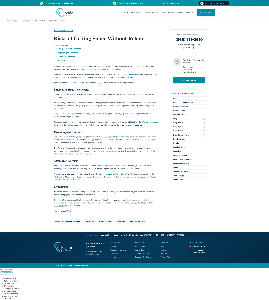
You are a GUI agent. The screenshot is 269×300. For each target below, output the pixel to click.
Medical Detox (136, 12)
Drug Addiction (179, 123)
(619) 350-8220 (67, 3)
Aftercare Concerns (66, 57)
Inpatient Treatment (142, 253)
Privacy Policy (166, 257)
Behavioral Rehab (180, 115)
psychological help (110, 137)
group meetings (113, 174)
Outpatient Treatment (143, 257)
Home (9, 21)
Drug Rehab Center (181, 135)
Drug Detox (178, 127)
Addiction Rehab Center (23, 21)
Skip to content (6, 269)
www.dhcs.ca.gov (92, 235)
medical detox (90, 221)
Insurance (189, 12)
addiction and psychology (71, 221)
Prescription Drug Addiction (184, 159)
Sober (175, 167)
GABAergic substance (148, 122)
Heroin (176, 143)
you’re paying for (131, 74)
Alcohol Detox (179, 111)
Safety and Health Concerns (69, 49)
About (126, 12)
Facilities (180, 12)
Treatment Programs (151, 12)
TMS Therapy (178, 176)
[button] (6, 272)
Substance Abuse (180, 171)
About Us (113, 247)
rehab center (59, 206)
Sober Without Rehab (137, 221)
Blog (175, 119)
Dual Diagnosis (179, 139)
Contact (113, 257)
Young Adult (178, 180)
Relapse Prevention (181, 163)
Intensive (177, 151)
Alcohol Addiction (180, 106)
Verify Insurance (189, 80)
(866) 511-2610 (189, 39)
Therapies (114, 253)
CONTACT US (206, 12)
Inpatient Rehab (179, 147)
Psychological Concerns (68, 53)
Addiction (177, 98)
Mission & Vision (180, 155)
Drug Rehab (178, 131)
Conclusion (63, 61)
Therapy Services (168, 12)
